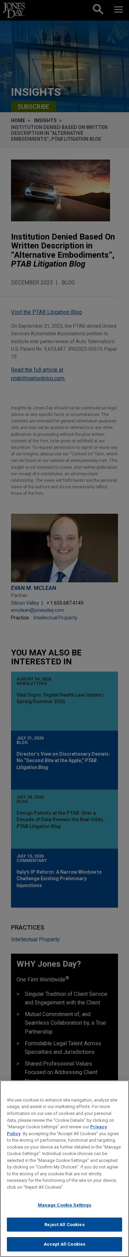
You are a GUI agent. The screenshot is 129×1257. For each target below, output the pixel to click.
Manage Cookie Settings (65, 1205)
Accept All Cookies (64, 1244)
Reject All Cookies (64, 1224)
